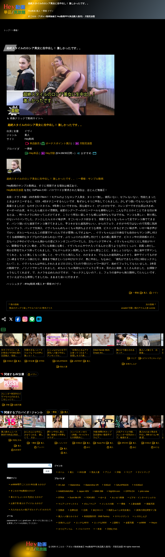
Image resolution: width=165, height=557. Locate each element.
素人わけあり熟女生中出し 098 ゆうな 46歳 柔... (149, 434)
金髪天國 (17, 404)
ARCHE (125, 443)
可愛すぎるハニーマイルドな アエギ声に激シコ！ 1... (33, 352)
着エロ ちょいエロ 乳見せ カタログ (27, 496)
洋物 (7, 404)
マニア (133, 358)
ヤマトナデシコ (122, 516)
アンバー (40, 447)
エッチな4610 (82, 522)
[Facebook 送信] (18, 319)
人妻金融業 (136, 503)
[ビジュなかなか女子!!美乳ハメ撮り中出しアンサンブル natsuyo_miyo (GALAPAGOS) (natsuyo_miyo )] (57, 345)
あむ (134, 447)
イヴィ (155, 292)
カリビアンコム (65, 528)
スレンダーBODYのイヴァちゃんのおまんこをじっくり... (11, 396)
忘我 (85, 509)
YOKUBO (90, 497)
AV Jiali (61, 484)
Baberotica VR (92, 484)
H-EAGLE (138, 484)
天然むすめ (16, 440)
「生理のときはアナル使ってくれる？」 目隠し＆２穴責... (80, 352)
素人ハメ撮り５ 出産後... (148, 351)
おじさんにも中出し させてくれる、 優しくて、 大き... (33, 434)
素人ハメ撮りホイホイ (68, 516)
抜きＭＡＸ (98, 509)
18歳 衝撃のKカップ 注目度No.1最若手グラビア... (102, 434)
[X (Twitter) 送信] (11, 319)
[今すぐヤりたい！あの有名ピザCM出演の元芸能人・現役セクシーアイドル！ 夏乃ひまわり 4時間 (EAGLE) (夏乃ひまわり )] (11, 345)
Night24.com (114, 491)
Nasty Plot (101, 443)
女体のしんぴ (131, 363)
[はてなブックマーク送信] (39, 319)
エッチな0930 (100, 522)
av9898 (142, 522)
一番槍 (136, 292)
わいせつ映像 (118, 497)
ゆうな (156, 447)
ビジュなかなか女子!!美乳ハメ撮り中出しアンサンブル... (57, 352)
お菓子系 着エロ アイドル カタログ (27, 503)
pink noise (144, 491)
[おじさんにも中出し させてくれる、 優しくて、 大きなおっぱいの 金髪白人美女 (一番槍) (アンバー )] (34, 427)
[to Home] (14, 14)
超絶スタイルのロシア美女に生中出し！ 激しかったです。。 (45, 124)
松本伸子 (17, 449)
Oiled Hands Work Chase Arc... (101, 351)
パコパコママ (84, 528)
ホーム (61, 471)
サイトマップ (144, 471)
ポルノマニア (90, 503)
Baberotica (75, 484)
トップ (7, 30)
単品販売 (35, 143)
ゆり (88, 447)
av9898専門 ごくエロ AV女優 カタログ (28, 484)
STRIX (41, 361)
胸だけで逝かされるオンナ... (125, 351)
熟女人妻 (63, 366)
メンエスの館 (108, 503)
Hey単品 (33, 153)
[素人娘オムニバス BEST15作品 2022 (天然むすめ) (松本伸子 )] (11, 427)
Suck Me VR (75, 497)
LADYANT (78, 361)
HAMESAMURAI (65, 491)
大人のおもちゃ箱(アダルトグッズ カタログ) (31, 509)
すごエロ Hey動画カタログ (23, 490)
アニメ (108, 471)
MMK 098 (99, 491)
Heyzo (154, 522)
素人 (146, 292)
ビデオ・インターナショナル (143, 497)
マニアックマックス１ (68, 503)
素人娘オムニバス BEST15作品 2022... (10, 433)
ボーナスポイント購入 (58, 143)
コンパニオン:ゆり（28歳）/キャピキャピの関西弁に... (79, 434)
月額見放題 (86, 143)
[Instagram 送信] (25, 319)
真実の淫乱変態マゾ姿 (146, 509)
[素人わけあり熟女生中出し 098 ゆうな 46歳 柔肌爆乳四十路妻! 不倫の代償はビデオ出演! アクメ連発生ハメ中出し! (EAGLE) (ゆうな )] (149, 427)
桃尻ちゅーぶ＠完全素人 (120, 509)
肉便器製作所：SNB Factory (96, 516)
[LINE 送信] (32, 319)
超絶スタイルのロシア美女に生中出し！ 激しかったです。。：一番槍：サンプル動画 (55, 178)
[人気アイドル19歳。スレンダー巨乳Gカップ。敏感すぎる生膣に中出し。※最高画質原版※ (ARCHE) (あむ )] (126, 427)
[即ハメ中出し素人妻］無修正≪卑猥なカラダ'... (56, 434)
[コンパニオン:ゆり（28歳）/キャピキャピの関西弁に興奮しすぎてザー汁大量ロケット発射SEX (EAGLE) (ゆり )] (80, 427)
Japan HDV (84, 491)
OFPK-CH (129, 491)
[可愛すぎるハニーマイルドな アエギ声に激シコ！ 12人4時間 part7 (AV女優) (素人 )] (34, 345)
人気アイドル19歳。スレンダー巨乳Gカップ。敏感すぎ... (126, 434)
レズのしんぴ (141, 516)
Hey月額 (50, 153)
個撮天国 (150, 503)
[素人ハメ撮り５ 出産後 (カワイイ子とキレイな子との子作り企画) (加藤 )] (149, 345)
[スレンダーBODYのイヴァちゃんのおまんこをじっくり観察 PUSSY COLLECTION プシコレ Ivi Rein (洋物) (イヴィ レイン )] (11, 389)
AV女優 (31, 361)
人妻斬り (116, 522)
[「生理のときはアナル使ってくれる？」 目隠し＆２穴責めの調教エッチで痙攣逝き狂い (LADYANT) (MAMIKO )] (80, 345)
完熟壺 (61, 509)
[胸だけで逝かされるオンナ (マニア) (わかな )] (126, 345)
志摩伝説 (74, 509)
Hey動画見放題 (15, 190)
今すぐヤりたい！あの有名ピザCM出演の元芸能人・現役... (11, 352)
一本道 (99, 528)
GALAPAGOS (61, 361)
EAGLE (10, 361)
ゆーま (103, 497)
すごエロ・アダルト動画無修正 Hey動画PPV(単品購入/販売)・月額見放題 (61, 16)
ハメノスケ (62, 443)
